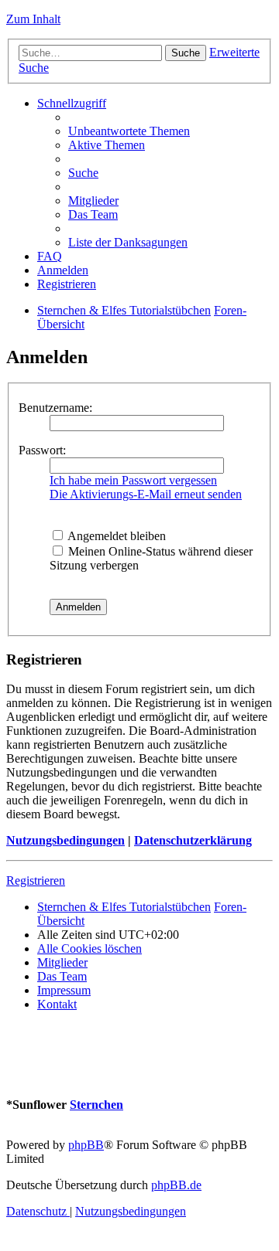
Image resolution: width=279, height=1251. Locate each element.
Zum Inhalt (33, 18)
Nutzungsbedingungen (65, 840)
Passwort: (42, 450)
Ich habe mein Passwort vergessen (133, 480)
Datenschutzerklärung (193, 840)
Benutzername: (55, 407)
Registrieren (35, 880)
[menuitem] (129, 131)
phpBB (86, 1144)
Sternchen (96, 1104)
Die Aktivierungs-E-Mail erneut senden (146, 494)
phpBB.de (176, 1185)
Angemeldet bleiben (115, 535)
